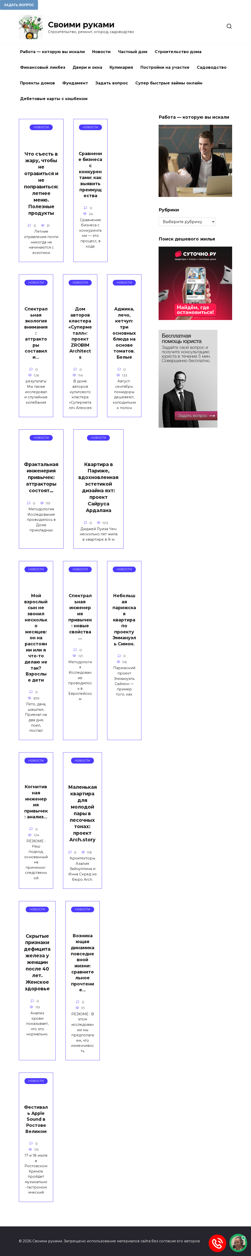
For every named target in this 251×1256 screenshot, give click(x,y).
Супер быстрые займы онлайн (168, 83)
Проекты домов (37, 83)
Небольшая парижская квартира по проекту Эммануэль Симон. (124, 619)
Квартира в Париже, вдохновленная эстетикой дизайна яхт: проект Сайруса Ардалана (98, 487)
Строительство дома (178, 51)
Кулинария (121, 67)
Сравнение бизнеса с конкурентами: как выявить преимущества (90, 174)
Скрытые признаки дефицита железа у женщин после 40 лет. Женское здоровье (37, 962)
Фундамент (75, 83)
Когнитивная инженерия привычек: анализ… (36, 801)
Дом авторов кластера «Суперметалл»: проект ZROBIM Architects (80, 333)
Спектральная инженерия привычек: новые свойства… (80, 616)
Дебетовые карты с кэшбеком (54, 98)
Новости (101, 51)
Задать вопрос (111, 83)
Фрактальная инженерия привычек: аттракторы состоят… (41, 477)
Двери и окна (87, 67)
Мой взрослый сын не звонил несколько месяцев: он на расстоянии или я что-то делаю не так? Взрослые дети (36, 638)
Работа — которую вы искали (52, 51)
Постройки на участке (164, 67)
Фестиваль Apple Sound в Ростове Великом (36, 1119)
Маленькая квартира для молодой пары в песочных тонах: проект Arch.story (82, 813)
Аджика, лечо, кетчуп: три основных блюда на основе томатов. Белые (124, 333)
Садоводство (211, 67)
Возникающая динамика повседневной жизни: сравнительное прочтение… (82, 963)
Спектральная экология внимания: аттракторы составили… (36, 333)
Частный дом (132, 51)
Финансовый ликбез (42, 67)
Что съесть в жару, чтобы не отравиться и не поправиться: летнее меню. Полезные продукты (41, 183)
